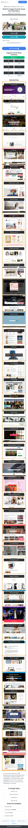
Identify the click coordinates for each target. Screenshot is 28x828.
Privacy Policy (22, 821)
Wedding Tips (14, 791)
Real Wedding (14, 797)
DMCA (14, 823)
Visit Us (13, 33)
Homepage (7, 6)
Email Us (13, 37)
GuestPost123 (5, 2)
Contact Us (6, 821)
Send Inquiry (13, 48)
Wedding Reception (14, 794)
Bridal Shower (14, 800)
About (14, 821)
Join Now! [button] (22, 2)
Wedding (13, 6)
